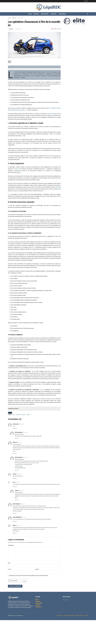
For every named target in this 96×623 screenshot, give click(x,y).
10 (60, 29)
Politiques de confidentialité (69, 615)
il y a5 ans (20, 442)
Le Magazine (36, 13)
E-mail (9, 569)
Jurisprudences (62, 13)
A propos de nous (59, 615)
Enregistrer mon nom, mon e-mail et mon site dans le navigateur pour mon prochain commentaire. (28, 575)
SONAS (28, 414)
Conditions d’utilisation (79, 615)
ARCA (14, 414)
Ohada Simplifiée (44, 13)
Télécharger (10, 412)
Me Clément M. (16, 424)
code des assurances (20, 414)
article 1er (16, 168)
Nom (9, 563)
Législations (53, 13)
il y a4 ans (26, 457)
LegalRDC (11, 28)
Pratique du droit (20, 17)
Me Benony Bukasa (18, 457)
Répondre (15, 428)
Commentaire (11, 545)
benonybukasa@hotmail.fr (20, 467)
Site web (37, 569)
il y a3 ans (22, 490)
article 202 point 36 (53, 113)
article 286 (58, 187)
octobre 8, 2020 (17, 28)
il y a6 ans (22, 424)
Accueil (30, 13)
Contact (86, 615)
